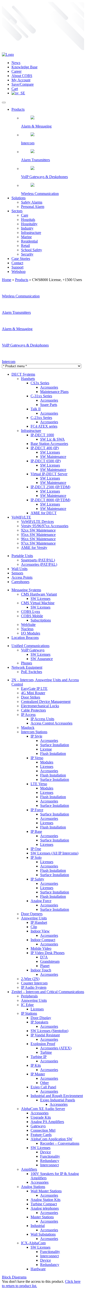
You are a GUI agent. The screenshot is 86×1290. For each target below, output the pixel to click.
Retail (25, 246)
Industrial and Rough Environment (57, 1096)
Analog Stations (33, 1187)
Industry (27, 228)
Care (24, 215)
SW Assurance (42, 659)
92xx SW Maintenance (38, 530)
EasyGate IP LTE (34, 689)
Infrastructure (31, 233)
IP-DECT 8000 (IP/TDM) (50, 500)
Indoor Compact (43, 940)
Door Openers (32, 914)
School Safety (31, 250)
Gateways (38, 1126)
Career (16, 71)
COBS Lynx (30, 612)
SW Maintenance (53, 457)
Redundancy (49, 1161)
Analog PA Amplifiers (47, 1122)
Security (27, 254)
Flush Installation (53, 753)
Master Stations (42, 1217)
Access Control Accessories (51, 723)
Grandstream (49, 961)
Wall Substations (43, 1234)
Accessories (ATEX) (55, 1048)
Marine (26, 237)
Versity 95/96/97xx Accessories (44, 526)
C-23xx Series (41, 418)
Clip (34, 927)
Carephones (20, 582)
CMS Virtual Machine (37, 603)
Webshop (18, 272)
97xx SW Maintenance (38, 543)
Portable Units (22, 556)
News (15, 63)
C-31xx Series (41, 396)
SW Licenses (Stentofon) (49, 1031)
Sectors (16, 211)
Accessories (49, 387)
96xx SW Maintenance (38, 539)
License (46, 749)
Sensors (17, 573)
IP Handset (39, 922)
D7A (44, 957)
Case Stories (20, 259)
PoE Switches (31, 672)
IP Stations (29, 1013)
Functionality (50, 1156)
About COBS (21, 76)
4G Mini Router (33, 693)
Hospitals (28, 220)
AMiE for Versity (34, 548)
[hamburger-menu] (4, 102)
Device (45, 1152)
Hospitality (29, 224)
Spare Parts (48, 405)
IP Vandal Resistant (45, 1035)
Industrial (38, 1226)
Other (44, 1083)
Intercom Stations (34, 732)
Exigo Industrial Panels (57, 1100)
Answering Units (34, 918)
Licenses (46, 766)
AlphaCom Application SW (51, 1139)
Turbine (46, 1052)
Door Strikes (30, 697)
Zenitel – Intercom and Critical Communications (47, 992)
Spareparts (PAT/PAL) (38, 560)
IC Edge (27, 1005)
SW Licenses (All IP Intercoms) (54, 853)
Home (6, 280)
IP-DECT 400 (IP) (45, 448)
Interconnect (49, 1165)
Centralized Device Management (45, 702)
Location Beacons (25, 637)
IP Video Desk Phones (47, 953)
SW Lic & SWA (52, 439)
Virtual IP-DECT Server (49, 474)
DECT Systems (23, 374)
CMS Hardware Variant (39, 594)
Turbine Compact (44, 1204)
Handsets (28, 379)
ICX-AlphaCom (33, 1243)
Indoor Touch (41, 970)
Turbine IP (39, 1057)
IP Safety (37, 879)
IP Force (37, 810)
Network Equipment (26, 667)
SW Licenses (50, 452)
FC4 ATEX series (44, 426)
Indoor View (40, 931)
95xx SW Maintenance (38, 535)
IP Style (36, 736)
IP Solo (36, 857)
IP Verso (37, 758)
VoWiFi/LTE (21, 517)
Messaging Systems (26, 590)
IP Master (38, 1074)
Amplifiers (29, 1169)
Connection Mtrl (43, 1130)
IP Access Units (42, 719)
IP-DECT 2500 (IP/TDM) (50, 487)
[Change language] (18, 93)
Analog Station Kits (45, 1200)
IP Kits (36, 1065)
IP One (36, 849)
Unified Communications (30, 646)
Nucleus (27, 629)
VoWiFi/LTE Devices (37, 522)
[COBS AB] (8, 54)
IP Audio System (33, 987)
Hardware (38, 1269)
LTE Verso (39, 784)
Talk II (36, 409)
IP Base (36, 831)
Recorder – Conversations (59, 1143)
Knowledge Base (24, 67)
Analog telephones (45, 1208)
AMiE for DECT (44, 513)
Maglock (27, 727)
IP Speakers (39, 1022)
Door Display (41, 1018)
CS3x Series (40, 383)
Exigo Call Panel (43, 1087)
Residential (29, 241)
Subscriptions (41, 620)
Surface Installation (54, 745)
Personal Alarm (32, 207)
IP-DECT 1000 (42, 435)
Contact (17, 263)
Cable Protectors (33, 710)
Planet (44, 966)
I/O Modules (30, 633)
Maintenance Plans (54, 392)
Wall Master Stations (46, 1191)
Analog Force (41, 901)
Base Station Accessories (49, 444)
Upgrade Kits (41, 1117)
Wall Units (19, 569)
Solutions (18, 198)
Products (18, 109)
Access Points (21, 577)
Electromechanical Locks (40, 706)
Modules (46, 762)
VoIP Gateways (32, 650)
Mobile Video (41, 948)
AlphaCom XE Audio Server (43, 1109)
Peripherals (29, 996)
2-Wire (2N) (30, 979)
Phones (26, 663)
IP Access (28, 714)
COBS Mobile (32, 616)
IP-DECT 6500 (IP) (46, 461)
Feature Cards (41, 1135)
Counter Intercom (34, 983)
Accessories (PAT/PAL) (39, 564)
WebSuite (28, 625)
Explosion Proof (43, 1044)
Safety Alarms (31, 202)
